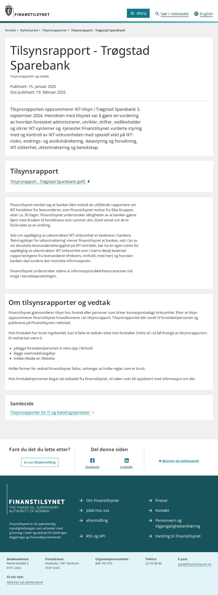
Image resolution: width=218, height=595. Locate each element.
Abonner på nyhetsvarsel (180, 461)
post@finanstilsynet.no (194, 564)
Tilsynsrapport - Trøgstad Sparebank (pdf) (48, 181)
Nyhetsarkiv (29, 30)
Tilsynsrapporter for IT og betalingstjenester (50, 412)
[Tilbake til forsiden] (31, 10)
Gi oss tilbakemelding (40, 462)
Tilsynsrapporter (54, 30)
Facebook (92, 467)
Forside (10, 30)
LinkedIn (126, 467)
